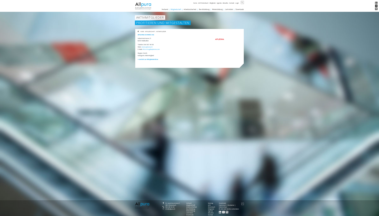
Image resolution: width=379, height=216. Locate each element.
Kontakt (231, 3)
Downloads (239, 9)
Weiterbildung (217, 9)
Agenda (219, 3)
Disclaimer (231, 205)
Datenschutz (223, 207)
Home (195, 3)
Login (237, 3)
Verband (165, 9)
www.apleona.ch (147, 47)
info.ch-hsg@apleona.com (151, 49)
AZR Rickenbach (203, 3)
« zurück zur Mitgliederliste (148, 59)
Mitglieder (212, 3)
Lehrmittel (229, 9)
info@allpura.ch (170, 209)
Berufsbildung (204, 9)
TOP (242, 204)
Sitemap (210, 203)
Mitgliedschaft (176, 9)
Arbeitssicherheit (190, 9)
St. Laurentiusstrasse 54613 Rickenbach (172, 204)
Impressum (222, 205)
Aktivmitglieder (161, 31)
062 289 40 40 (169, 207)
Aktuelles (225, 3)
